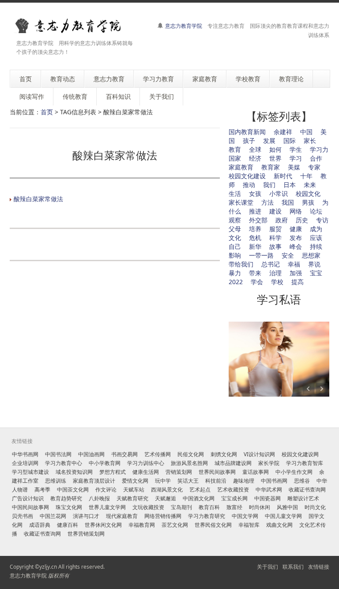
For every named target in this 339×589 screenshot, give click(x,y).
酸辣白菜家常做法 (38, 199)
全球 (255, 149)
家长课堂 (241, 202)
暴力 (235, 273)
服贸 (275, 229)
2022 (236, 282)
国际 (289, 140)
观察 (235, 220)
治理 (275, 273)
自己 (235, 246)
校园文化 (308, 193)
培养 (255, 229)
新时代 (283, 176)
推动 (249, 184)
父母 (235, 229)
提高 (297, 282)
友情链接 (318, 566)
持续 (316, 246)
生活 (235, 193)
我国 (288, 202)
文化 (235, 237)
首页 (47, 112)
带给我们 (241, 264)
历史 (302, 220)
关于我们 (267, 566)
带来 (255, 273)
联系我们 (293, 566)
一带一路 (261, 255)
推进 (255, 211)
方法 (267, 202)
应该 (316, 237)
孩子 (249, 140)
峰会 (296, 246)
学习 (296, 158)
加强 (296, 273)
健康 (296, 229)
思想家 (311, 255)
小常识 (278, 193)
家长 (310, 140)
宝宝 (316, 273)
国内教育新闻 (247, 132)
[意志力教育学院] (74, 26)
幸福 (294, 264)
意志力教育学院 (183, 26)
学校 (277, 282)
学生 (296, 149)
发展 (269, 140)
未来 (310, 184)
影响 (235, 255)
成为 (316, 229)
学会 (257, 282)
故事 (275, 246)
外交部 (258, 220)
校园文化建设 (247, 176)
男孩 (308, 202)
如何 (275, 149)
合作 (316, 158)
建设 (275, 211)
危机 (255, 237)
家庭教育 (241, 167)
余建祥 (283, 132)
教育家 (270, 167)
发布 (296, 237)
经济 (255, 158)
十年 (306, 176)
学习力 (319, 149)
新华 (255, 246)
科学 (275, 237)
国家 (235, 158)
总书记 (270, 264)
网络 (296, 211)
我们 (269, 184)
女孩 (255, 193)
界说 (314, 264)
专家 (314, 167)
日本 (289, 184)
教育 (235, 149)
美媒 (294, 167)
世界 (275, 158)
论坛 (316, 211)
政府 (281, 220)
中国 (306, 132)
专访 (322, 220)
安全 (288, 255)
